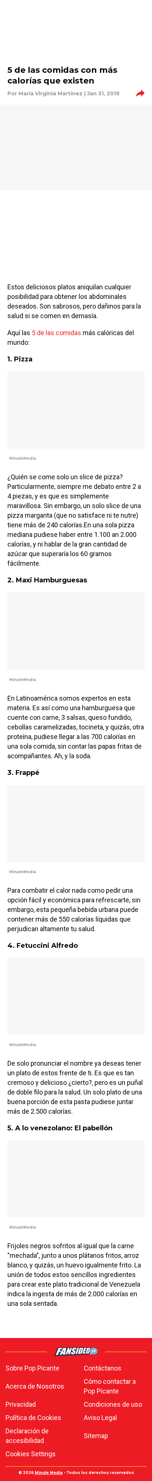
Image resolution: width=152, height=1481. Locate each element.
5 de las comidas (56, 333)
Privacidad (21, 1404)
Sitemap (96, 1436)
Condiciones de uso (113, 1404)
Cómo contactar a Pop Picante (110, 1386)
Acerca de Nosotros (35, 1386)
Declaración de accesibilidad (27, 1435)
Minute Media (49, 1472)
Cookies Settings (31, 1454)
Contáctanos (102, 1368)
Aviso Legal (100, 1418)
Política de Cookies (33, 1418)
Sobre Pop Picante (32, 1368)
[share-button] (140, 93)
